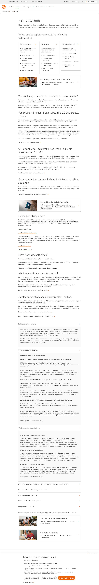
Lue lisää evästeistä (28, 582)
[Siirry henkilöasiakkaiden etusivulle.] (4, 7)
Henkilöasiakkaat (13, 1)
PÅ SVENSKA (75, 1)
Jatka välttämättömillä (32, 578)
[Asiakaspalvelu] (82, 2)
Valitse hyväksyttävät (48, 578)
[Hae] (80, 2)
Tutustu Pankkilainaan (24, 229)
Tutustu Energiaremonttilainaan (27, 233)
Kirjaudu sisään (92, 1)
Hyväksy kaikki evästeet (66, 578)
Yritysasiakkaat (24, 1)
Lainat (11, 11)
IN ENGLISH (67, 1)
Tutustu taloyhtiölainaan (25, 249)
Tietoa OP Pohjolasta (36, 1)
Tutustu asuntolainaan (24, 246)
